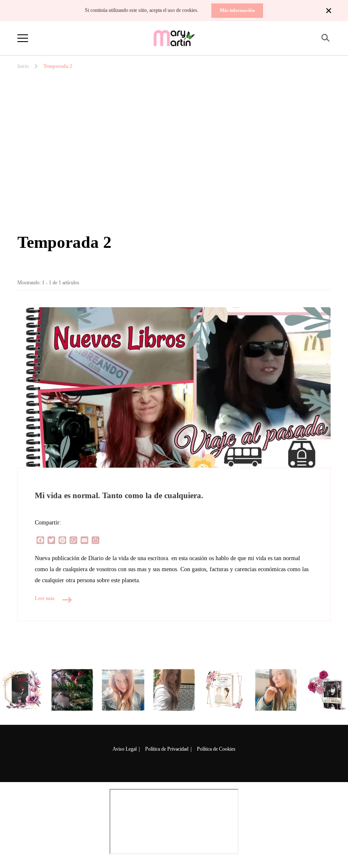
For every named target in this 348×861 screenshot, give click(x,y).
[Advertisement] (174, 114)
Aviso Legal (124, 749)
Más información (237, 10)
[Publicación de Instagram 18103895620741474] (72, 690)
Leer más (45, 598)
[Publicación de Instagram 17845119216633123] (276, 690)
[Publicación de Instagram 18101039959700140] (327, 690)
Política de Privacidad (166, 749)
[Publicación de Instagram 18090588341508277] (123, 690)
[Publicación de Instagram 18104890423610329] (21, 690)
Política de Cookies (216, 749)
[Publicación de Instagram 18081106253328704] (174, 690)
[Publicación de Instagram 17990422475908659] (225, 690)
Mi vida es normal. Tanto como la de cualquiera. (119, 495)
